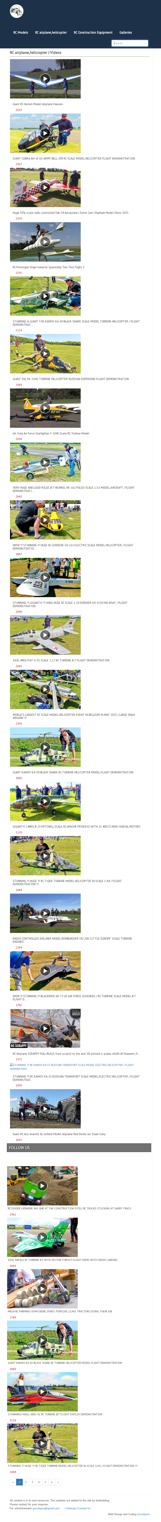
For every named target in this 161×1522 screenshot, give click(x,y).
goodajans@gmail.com (48, 1508)
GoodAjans (143, 1514)
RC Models (20, 32)
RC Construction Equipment (93, 32)
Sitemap (71, 1508)
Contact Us (84, 1508)
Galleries (126, 32)
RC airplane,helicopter (51, 32)
